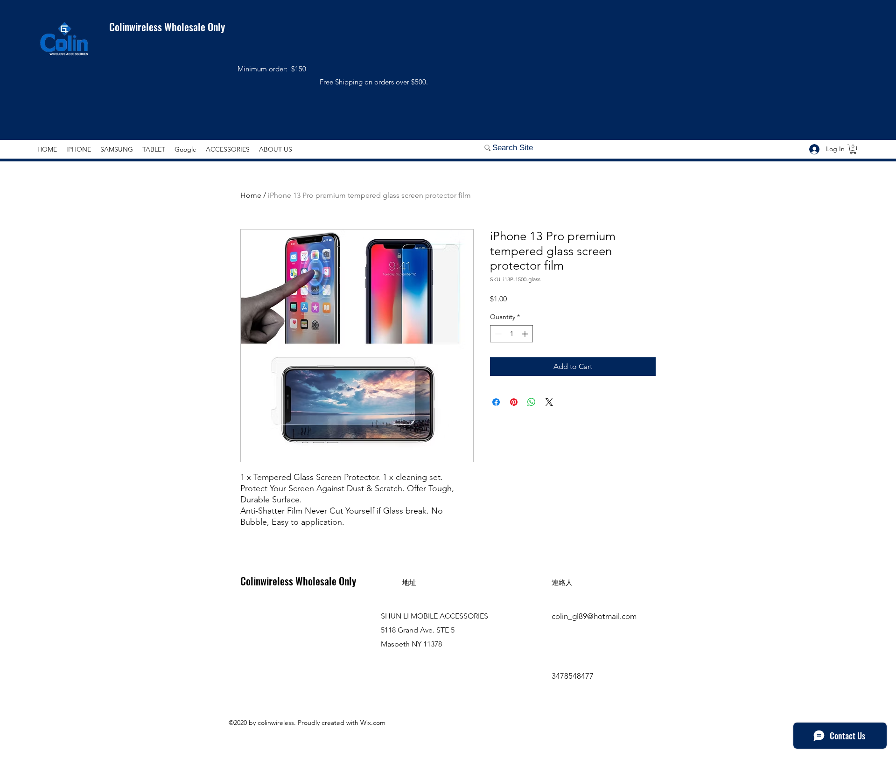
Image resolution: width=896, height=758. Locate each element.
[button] (853, 149)
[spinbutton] (511, 334)
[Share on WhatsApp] (531, 402)
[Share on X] (549, 402)
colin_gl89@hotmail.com (594, 616)
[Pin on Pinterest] (513, 402)
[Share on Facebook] (496, 402)
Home (250, 195)
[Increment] (526, 334)
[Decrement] (497, 334)
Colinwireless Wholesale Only (161, 26)
